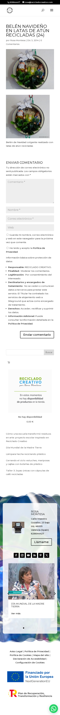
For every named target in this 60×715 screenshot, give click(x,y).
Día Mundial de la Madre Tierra (24, 447)
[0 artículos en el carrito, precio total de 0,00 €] (9, 362)
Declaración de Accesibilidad (29, 658)
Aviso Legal (16, 651)
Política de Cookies (20, 655)
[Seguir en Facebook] (16, 555)
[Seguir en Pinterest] (40, 555)
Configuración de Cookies (30, 662)
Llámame (41, 542)
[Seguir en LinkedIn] (34, 555)
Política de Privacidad (20, 323)
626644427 (15, 2)
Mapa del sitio (41, 655)
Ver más (16, 613)
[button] (54, 593)
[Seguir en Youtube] (28, 555)
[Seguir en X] (46, 555)
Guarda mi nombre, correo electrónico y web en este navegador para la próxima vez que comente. (29, 239)
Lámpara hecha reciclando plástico (26, 454)
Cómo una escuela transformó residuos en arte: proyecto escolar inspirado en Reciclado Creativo (28, 437)
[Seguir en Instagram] (22, 555)
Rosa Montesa (17, 40)
